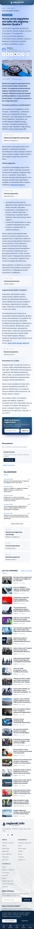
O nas (3, 867)
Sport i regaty (10, 8)
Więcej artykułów (26, 570)
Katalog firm (5, 851)
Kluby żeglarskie (7, 854)
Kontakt (4, 878)
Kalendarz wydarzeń (8, 843)
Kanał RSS (5, 875)
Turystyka (21, 857)
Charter (4, 845)
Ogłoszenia (5, 857)
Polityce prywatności (15, 916)
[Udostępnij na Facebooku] (3, 54)
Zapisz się (25, 430)
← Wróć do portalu (8, 465)
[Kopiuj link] (22, 54)
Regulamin (5, 886)
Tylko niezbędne (9, 920)
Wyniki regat (5, 848)
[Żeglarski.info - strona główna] (17, 2)
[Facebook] (3, 835)
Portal (3, 8)
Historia (20, 851)
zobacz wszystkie (16, 79)
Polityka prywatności (8, 884)
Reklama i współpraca (8, 870)
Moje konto (5, 859)
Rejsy (19, 845)
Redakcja (10, 48)
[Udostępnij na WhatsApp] (15, 54)
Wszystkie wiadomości (24, 843)
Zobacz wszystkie (17, 523)
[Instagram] (8, 835)
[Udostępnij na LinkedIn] (11, 54)
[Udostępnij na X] (7, 54)
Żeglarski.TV (21, 859)
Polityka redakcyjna (7, 881)
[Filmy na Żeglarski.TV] (12, 835)
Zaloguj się (9, 460)
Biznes (20, 854)
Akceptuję (25, 920)
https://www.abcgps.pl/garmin (18, 343)
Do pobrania (5, 872)
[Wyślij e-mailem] (19, 54)
